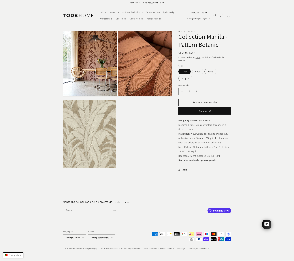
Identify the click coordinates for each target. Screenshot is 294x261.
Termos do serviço (150, 248)
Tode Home (73, 248)
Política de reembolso (109, 248)
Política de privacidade (130, 248)
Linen (184, 71)
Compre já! (205, 111)
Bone (210, 71)
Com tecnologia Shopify (87, 248)
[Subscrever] (114, 210)
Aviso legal (181, 248)
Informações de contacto (199, 248)
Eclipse (185, 78)
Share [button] (184, 169)
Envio (198, 57)
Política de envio (167, 248)
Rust (197, 71)
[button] (103, 12)
